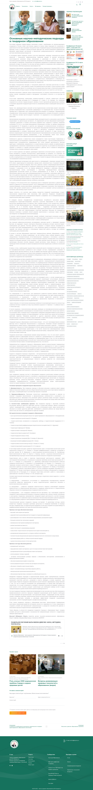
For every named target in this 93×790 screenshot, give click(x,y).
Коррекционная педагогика (73, 280)
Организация (70, 298)
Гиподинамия (70, 263)
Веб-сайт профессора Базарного (53, 762)
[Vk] (10, 765)
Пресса (39, 679)
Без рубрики (75, 259)
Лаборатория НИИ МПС (26, 677)
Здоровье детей (12, 677)
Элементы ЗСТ (74, 324)
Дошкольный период (71, 265)
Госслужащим (31, 761)
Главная (18, 6)
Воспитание (77, 261)
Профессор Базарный (23, 679)
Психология (69, 304)
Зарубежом (79, 265)
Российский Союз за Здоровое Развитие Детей (55, 774)
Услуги (31, 6)
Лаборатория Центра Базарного (55, 677)
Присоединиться (75, 121)
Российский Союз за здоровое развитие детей (77, 315)
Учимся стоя (69, 319)
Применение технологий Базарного (73, 770)
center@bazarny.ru (38, 1)
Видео (39, 677)
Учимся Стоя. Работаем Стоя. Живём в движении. (55, 768)
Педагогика (76, 298)
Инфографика (70, 272)
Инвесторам (31, 764)
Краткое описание (73, 242)
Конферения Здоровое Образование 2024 (76, 274)
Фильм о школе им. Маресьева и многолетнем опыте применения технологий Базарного (74, 188)
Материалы (38, 6)
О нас (68, 757)
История (18, 677)
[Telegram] (12, 765)
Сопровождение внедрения (74, 765)
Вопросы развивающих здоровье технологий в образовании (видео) (48, 683)
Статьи (68, 317)
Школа (68, 324)
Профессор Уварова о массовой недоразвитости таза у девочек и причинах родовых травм (74, 233)
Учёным (30, 762)
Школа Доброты (52, 779)
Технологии (25, 6)
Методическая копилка (72, 291)
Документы (76, 263)
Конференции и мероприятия (73, 276)
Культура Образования (54, 757)
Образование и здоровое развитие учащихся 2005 (78, 295)
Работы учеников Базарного (73, 306)
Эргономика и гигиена (71, 326)
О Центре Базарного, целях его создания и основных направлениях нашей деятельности (74, 249)
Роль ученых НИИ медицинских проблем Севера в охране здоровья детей (22, 683)
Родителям (31, 757)
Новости (79, 293)
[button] (83, 90)
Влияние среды (70, 261)
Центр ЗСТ (80, 321)
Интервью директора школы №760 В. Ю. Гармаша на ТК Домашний (73, 207)
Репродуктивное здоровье (72, 313)
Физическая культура (71, 321)
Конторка (50, 783)
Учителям (30, 759)
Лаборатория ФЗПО (71, 285)
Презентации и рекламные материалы (75, 300)
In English (69, 259)
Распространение (47, 6)
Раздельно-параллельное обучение (74, 308)
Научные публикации (13, 679)
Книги (81, 272)
